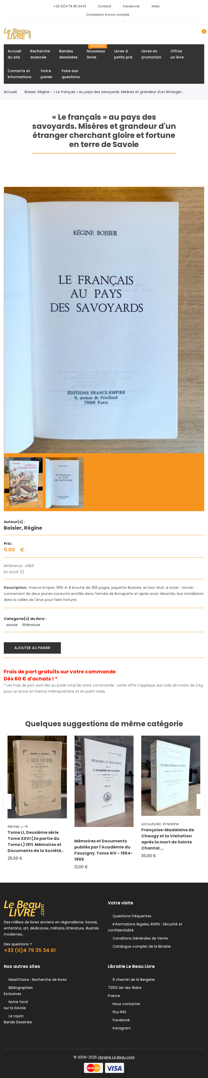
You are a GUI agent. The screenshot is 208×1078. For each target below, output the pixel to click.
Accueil (10, 91)
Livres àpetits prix (123, 54)
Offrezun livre (177, 54)
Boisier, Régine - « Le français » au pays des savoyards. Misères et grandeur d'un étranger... (104, 91)
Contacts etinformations (19, 73)
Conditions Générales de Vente (139, 938)
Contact (104, 6)
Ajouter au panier (32, 647)
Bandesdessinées (68, 54)
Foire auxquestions (71, 73)
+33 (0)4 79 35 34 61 (69, 6)
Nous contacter (125, 1003)
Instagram (121, 1028)
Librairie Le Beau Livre (116, 1057)
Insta (156, 6)
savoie (12, 624)
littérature (31, 624)
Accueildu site (14, 54)
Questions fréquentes (131, 916)
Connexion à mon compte (107, 14)
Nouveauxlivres (96, 52)
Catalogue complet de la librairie (141, 946)
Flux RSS (118, 1011)
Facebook (131, 6)
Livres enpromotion (151, 54)
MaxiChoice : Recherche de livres (37, 979)
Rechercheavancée (40, 54)
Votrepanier (47, 73)
